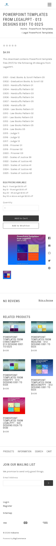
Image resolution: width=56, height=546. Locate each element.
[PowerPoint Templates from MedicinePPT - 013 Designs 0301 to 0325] (42, 367)
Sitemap (7, 513)
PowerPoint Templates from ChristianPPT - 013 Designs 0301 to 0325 (13, 342)
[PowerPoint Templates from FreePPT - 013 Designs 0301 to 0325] (14, 365)
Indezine (14, 532)
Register (7, 505)
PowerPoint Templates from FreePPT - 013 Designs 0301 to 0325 (13, 380)
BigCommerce (19, 538)
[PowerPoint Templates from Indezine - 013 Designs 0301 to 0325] (42, 327)
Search (39, 451)
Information (24, 451)
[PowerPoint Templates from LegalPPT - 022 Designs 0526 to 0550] (14, 405)
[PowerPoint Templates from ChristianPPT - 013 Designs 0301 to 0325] (14, 327)
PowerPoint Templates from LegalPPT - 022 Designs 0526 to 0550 (13, 423)
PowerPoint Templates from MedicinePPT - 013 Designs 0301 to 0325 (42, 385)
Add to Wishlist (21, 225)
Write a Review (46, 300)
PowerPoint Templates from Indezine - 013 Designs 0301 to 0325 (41, 342)
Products (8, 451)
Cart (49, 451)
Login (6, 502)
